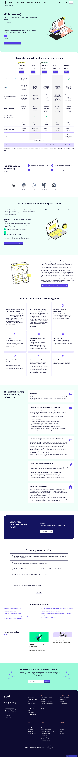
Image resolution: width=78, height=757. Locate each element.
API (41, 706)
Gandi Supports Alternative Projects (67, 725)
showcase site (46, 454)
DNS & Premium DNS (32, 714)
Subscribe (47, 681)
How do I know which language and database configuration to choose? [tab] (30, 574)
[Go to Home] (8, 2)
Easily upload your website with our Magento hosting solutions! (18, 616)
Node (34, 189)
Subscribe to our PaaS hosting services (12, 613)
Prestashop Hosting (32, 706)
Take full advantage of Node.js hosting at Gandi (52, 611)
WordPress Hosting (31, 703)
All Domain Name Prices (32, 699)
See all (5, 634)
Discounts (45, 2)
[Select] (23, 69)
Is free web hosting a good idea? (48, 617)
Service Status (63, 699)
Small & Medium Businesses (46, 701)
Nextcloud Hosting (31, 705)
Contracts (43, 727)
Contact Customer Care (64, 697)
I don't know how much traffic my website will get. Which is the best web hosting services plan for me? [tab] (37, 580)
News (61, 731)
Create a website (20, 2)
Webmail (42, 705)
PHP (14, 189)
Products (29, 2)
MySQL (54, 189)
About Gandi (62, 724)
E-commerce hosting (34, 451)
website (65, 442)
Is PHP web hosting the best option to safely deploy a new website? (57, 608)
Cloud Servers (30, 731)
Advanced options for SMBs (47, 703)
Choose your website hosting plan (12, 43)
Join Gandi (62, 733)
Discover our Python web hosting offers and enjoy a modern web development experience (56, 614)
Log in (71, 2)
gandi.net (6, 5)
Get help (39, 592)
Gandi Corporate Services (46, 697)
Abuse (42, 724)
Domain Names (31, 697)
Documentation (63, 701)
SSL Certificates (31, 712)
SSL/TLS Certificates (32, 733)
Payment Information (45, 733)
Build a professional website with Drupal (13, 618)
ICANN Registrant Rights (46, 729)
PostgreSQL (44, 189)
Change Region (7, 715)
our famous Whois (39, 747)
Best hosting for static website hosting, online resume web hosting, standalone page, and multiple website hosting (12, 212)
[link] (4, 703)
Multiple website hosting (45, 209)
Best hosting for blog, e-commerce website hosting (29, 210)
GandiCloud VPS (31, 708)
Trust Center (62, 727)
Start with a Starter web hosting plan (13, 243)
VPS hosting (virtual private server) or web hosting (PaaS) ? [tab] (27, 585)
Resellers (43, 699)
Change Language (7, 717)
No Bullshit (62, 729)
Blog (60, 2)
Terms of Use (44, 725)
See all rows (38, 140)
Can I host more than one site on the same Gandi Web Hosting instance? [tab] (31, 563)
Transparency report (45, 740)
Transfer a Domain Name (33, 725)
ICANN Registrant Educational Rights (48, 731)
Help (66, 2)
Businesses (37, 2)
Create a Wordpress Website (10, 611)
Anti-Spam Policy (44, 735)
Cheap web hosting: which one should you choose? (53, 620)
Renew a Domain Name (32, 727)
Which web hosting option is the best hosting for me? (54, 285)
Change (70, 144)
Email (29, 710)
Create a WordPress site (46, 531)
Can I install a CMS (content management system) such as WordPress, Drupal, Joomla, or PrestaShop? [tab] (37, 568)
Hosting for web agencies (64, 209)
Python (23, 189)
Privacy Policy (44, 737)
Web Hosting (30, 701)
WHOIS (42, 708)
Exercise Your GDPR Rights (46, 738)
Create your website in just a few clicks (12, 608)
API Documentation (63, 703)
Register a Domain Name (33, 724)
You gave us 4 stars (8, 704)
